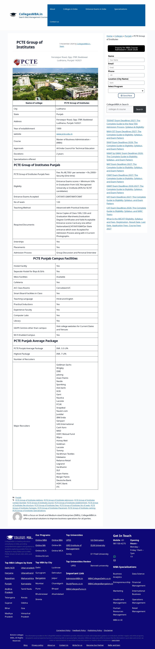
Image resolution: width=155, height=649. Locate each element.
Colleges (119, 36)
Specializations (120, 9)
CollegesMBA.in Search (118, 104)
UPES (68, 540)
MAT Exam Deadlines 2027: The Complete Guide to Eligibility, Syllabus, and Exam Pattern (125, 167)
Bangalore (40, 578)
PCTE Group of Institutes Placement (52, 508)
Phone (111, 71)
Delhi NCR (10, 567)
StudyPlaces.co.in (74, 583)
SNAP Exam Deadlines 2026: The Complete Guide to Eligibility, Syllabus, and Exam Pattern (125, 145)
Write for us (77, 645)
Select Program (115, 86)
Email (111, 63)
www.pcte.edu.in (64, 134)
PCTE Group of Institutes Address (29, 500)
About (52, 9)
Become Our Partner (95, 645)
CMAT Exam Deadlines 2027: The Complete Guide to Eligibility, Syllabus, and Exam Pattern (125, 178)
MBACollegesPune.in (76, 589)
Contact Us (63, 645)
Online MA (40, 545)
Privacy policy (37, 645)
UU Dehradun (97, 540)
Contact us (54, 21)
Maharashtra (27, 578)
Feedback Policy (79, 630)
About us (51, 645)
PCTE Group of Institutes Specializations (29, 510)
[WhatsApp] (120, 556)
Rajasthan (10, 578)
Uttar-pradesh (28, 567)
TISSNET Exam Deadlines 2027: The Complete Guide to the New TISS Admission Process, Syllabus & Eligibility (125, 123)
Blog (25, 645)
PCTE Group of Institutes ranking (81, 508)
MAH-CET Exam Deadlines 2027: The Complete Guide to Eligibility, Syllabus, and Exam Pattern (125, 134)
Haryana (9, 573)
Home (109, 36)
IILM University (98, 545)
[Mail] (120, 560)
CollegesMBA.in (31, 14)
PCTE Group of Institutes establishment (71, 503)
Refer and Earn (114, 645)
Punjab (18, 497)
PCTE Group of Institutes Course (40, 503)
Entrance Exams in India (96, 9)
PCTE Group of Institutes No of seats (75, 505)
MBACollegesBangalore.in (100, 583)
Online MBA (41, 540)
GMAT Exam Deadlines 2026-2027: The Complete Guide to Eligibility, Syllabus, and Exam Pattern (125, 189)
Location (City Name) (118, 79)
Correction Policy (63, 630)
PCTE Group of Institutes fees (47, 505)
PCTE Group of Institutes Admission (58, 500)
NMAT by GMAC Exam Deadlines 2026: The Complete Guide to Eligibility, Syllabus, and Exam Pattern (125, 156)
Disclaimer (108, 630)
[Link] (137, 556)
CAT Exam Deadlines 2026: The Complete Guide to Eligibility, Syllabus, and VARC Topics (126, 211)
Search (139, 109)
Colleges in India (70, 9)
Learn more (116, 640)
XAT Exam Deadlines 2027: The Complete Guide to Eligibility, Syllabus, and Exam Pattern (126, 200)
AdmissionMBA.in (74, 578)
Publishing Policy (95, 630)
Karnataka (26, 583)
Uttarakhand (27, 573)
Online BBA (57, 540)
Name (111, 56)
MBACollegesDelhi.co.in (99, 578)
